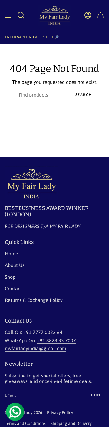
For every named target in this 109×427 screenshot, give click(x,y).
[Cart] (100, 15)
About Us (15, 265)
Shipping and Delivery (71, 423)
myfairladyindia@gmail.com (35, 348)
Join (96, 395)
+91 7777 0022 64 (42, 332)
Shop (10, 277)
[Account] (87, 15)
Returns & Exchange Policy (34, 300)
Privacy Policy (60, 412)
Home (11, 253)
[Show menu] (7, 15)
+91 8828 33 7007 (56, 340)
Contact (13, 288)
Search (83, 94)
